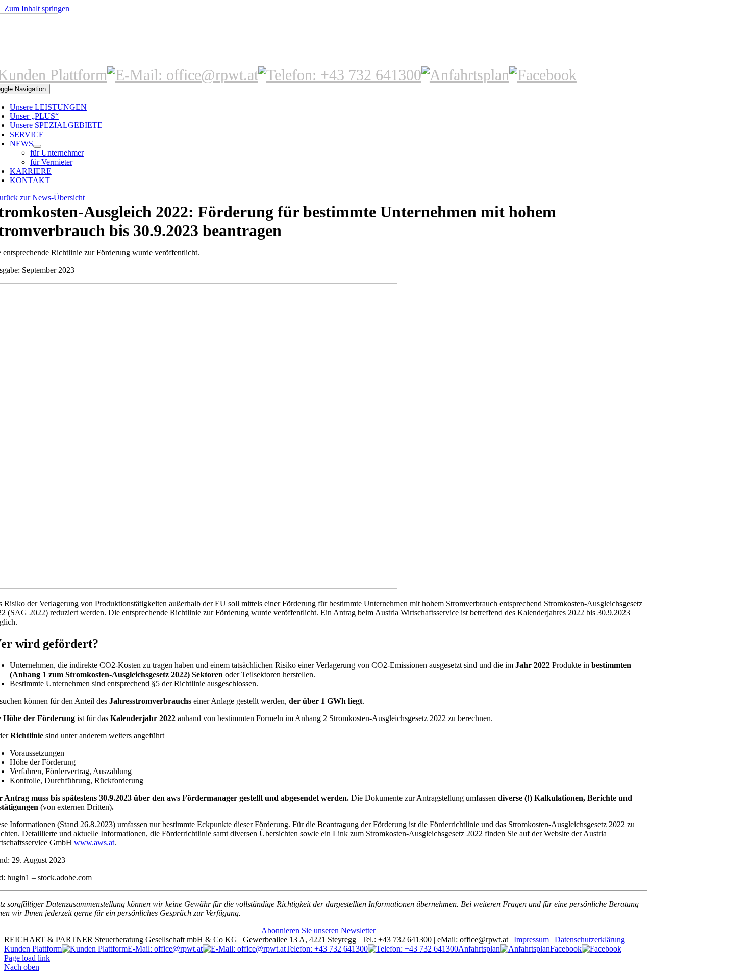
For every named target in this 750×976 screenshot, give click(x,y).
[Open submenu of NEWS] (37, 146)
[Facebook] (543, 74)
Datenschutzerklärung (590, 939)
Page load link (27, 958)
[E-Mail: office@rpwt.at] (182, 74)
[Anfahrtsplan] (465, 74)
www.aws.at (94, 842)
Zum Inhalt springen (36, 8)
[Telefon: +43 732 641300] (339, 74)
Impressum (531, 939)
